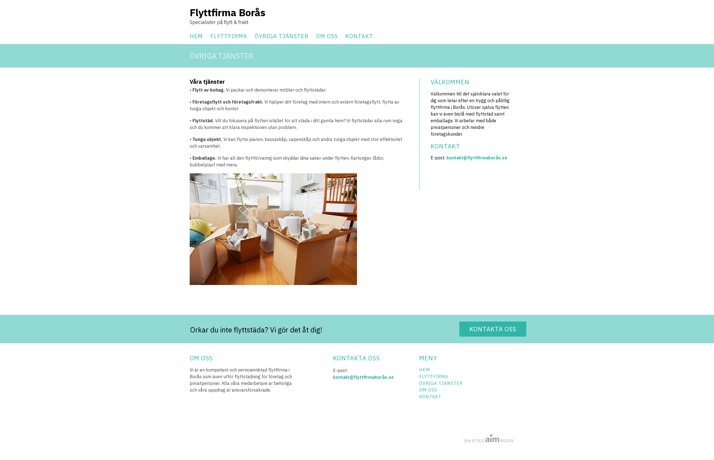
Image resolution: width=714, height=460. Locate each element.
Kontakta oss (492, 329)
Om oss (327, 36)
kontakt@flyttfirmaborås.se (477, 157)
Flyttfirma (228, 36)
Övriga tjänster (281, 36)
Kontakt (359, 36)
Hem (196, 36)
